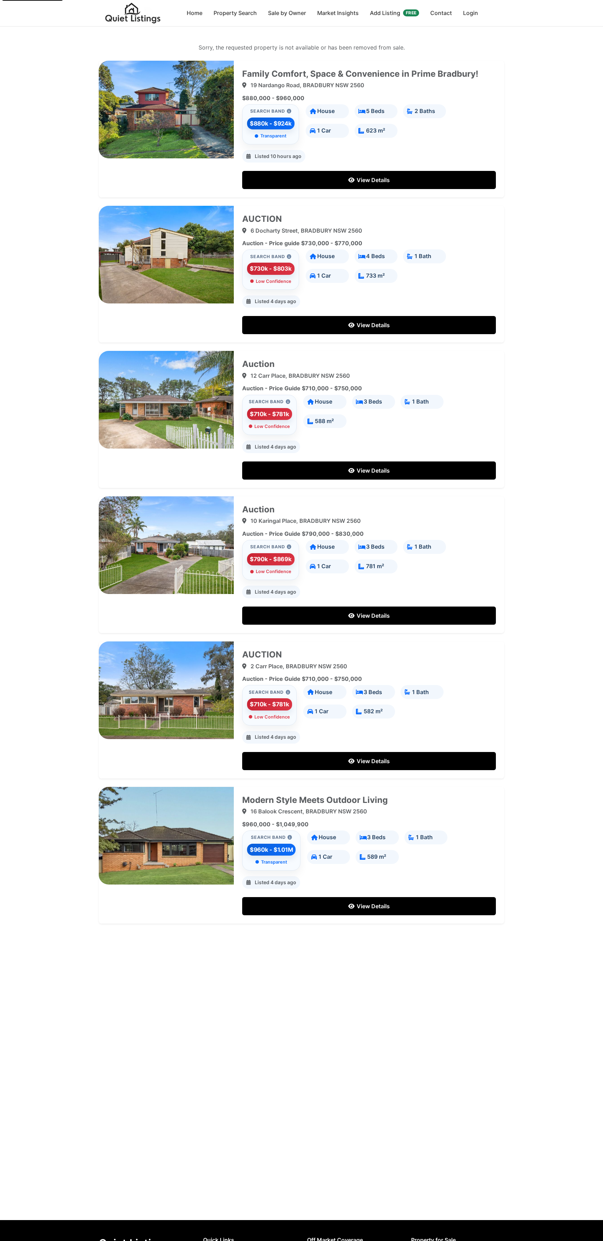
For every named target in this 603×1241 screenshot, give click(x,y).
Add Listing (393, 12)
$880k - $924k (271, 123)
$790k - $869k (271, 559)
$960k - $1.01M (271, 849)
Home (194, 12)
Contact (441, 12)
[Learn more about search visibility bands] (289, 111)
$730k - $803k (271, 268)
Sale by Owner (287, 12)
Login (470, 12)
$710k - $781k (269, 414)
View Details (372, 179)
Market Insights (338, 12)
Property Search (235, 12)
